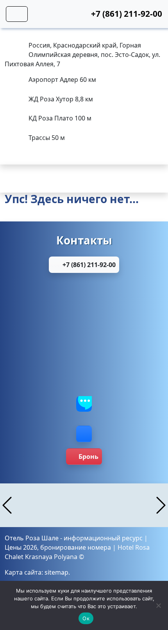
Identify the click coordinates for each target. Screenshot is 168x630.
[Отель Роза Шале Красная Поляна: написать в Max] (84, 331)
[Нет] (158, 605)
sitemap (56, 572)
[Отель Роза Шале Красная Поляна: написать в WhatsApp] (84, 294)
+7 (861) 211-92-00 (88, 264)
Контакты (84, 240)
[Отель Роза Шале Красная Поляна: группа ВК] (84, 434)
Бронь (88, 456)
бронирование (63, 547)
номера (99, 547)
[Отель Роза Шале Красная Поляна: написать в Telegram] (84, 367)
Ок (85, 618)
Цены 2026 (21, 547)
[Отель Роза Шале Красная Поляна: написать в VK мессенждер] (84, 404)
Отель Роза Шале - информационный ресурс (74, 538)
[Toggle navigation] (17, 14)
